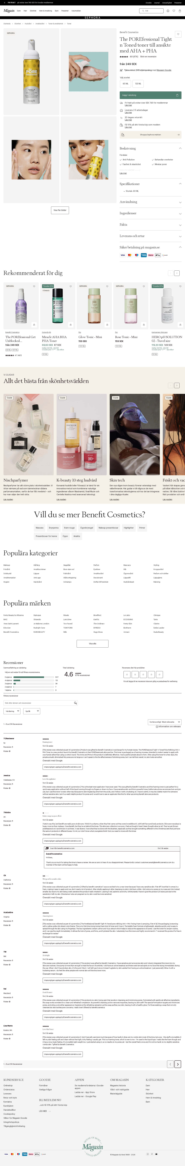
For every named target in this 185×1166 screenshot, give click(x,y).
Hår (125, 569)
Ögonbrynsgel (86, 528)
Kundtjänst (8, 1106)
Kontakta (8, 1102)
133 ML (138, 84)
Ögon (65, 536)
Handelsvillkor (10, 1110)
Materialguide (116, 1094)
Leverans (7, 1094)
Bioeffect (97, 615)
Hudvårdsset (129, 582)
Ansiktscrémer (40, 569)
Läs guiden (8, 499)
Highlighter (129, 528)
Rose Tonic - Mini (126, 337)
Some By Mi (46, 332)
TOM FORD (68, 628)
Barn (148, 1102)
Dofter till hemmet (101, 582)
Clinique (157, 615)
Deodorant (98, 578)
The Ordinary (99, 624)
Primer (142, 528)
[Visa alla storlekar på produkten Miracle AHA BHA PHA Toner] (45, 354)
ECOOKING (128, 619)
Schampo (68, 582)
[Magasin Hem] (9, 11)
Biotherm (127, 628)
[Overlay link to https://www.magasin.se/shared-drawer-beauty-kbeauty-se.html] (82, 434)
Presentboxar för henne (46, 536)
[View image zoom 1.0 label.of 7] (31, 71)
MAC (5, 619)
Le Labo (127, 615)
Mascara (39, 528)
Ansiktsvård (98, 573)
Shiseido (37, 619)
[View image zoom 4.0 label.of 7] (88, 159)
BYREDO (97, 628)
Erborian (7, 628)
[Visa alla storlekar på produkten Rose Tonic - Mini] (118, 346)
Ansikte (77, 536)
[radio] (125, 84)
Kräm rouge (69, 528)
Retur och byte (10, 1098)
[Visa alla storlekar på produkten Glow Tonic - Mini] (82, 346)
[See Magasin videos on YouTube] (156, 1154)
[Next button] (177, 273)
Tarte (156, 619)
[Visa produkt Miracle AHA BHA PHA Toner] (57, 305)
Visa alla (92, 644)
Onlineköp (8, 1086)
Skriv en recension (148, 57)
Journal (157, 3)
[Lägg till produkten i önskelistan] (178, 34)
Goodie (148, 3)
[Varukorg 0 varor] (179, 10)
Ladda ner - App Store (85, 1092)
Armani (126, 632)
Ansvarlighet (167, 3)
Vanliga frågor (45, 1090)
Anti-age (37, 578)
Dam (148, 1086)
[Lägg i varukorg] (34, 324)
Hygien (6, 582)
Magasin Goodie (164, 70)
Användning (128, 202)
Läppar (36, 573)
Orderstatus (9, 1090)
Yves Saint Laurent (11, 624)
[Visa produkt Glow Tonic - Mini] (94, 305)
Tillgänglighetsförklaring (14, 1126)
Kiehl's (96, 619)
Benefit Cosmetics (129, 32)
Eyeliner (97, 569)
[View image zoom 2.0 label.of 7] (88, 71)
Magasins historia (118, 1086)
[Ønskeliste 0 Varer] (174, 10)
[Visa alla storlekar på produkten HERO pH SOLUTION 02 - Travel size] (155, 354)
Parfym (96, 565)
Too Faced (68, 624)
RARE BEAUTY (39, 632)
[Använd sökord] (143, 10)
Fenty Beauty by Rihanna (14, 615)
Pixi (80, 332)
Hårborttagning (70, 578)
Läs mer (43, 1111)
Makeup (7, 565)
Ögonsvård (128, 573)
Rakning (157, 582)
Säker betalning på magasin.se (140, 247)
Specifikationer (130, 184)
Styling (156, 565)
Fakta (123, 224)
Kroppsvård (158, 569)
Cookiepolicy (9, 1114)
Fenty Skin (128, 624)
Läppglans (158, 578)
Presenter (177, 3)
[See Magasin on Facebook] (152, 1154)
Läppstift (127, 578)
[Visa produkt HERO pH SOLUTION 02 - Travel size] (167, 305)
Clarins (156, 624)
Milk (65, 632)
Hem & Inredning (153, 1098)
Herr (148, 1090)
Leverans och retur (132, 236)
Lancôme (67, 619)
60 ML (125, 84)
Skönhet (149, 1094)
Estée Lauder (159, 628)
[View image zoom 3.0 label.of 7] (31, 159)
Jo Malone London (41, 624)
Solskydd (7, 573)
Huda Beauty (159, 632)
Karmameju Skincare (159, 332)
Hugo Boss (98, 632)
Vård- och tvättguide (119, 1090)
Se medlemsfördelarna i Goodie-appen (89, 1087)
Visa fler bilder (60, 210)
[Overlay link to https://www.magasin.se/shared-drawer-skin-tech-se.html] (135, 434)
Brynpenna (54, 528)
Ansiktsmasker (10, 578)
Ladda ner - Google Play (85, 1096)
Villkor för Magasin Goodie (15, 1118)
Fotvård (7, 569)
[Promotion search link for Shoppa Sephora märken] (150, 135)
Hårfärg (37, 565)
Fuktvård (67, 573)
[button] (168, 11)
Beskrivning (128, 148)
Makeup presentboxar (108, 528)
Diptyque (37, 615)
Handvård (38, 582)
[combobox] (151, 10)
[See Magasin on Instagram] (148, 1154)
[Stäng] (135, 612)
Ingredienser (128, 213)
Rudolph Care (39, 628)
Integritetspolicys (11, 1122)
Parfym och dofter (161, 573)
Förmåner (43, 1086)
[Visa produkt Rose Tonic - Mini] (130, 305)
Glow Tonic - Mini (90, 337)
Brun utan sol (69, 569)
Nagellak (67, 565)
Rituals (66, 615)
